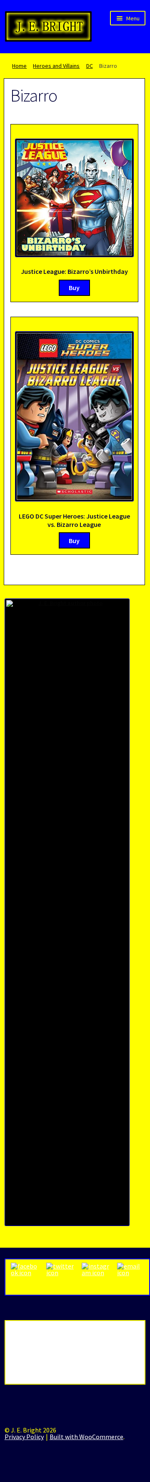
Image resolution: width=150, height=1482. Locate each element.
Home (19, 66)
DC (89, 66)
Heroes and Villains (56, 66)
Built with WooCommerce (86, 1436)
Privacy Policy (24, 1436)
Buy (74, 287)
